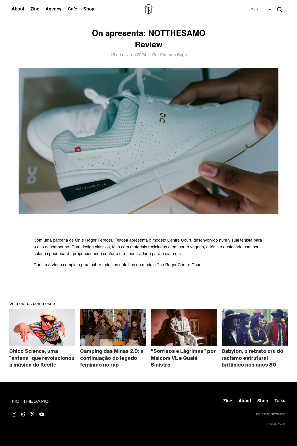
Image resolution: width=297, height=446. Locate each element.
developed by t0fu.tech (275, 424)
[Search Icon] (279, 9)
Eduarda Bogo (173, 55)
